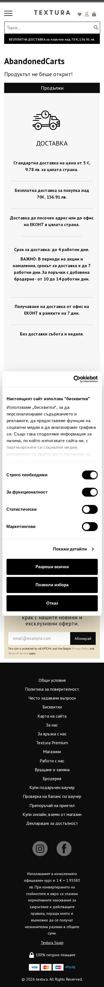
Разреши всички (52, 566)
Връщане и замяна (52, 769)
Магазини (52, 751)
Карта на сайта (52, 716)
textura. (42, 979)
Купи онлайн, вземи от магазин (52, 814)
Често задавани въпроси (52, 698)
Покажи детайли (70, 549)
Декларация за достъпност (52, 823)
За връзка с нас (52, 734)
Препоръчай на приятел (52, 805)
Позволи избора (52, 584)
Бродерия (52, 778)
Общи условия (52, 680)
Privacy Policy (80, 648)
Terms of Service (18, 653)
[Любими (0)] (80, 14)
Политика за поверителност (52, 689)
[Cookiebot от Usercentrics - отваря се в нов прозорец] (74, 379)
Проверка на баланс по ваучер (52, 796)
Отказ (52, 603)
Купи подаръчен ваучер (52, 787)
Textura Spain (52, 942)
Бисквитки (52, 707)
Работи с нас (52, 760)
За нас (52, 725)
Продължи (52, 88)
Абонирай (83, 638)
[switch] (90, 492)
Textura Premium (52, 742)
